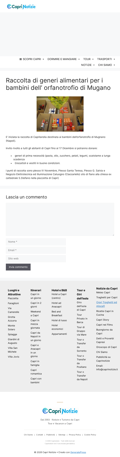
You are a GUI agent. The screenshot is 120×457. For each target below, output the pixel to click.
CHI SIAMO (105, 64)
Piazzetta (13, 298)
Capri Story (102, 319)
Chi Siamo (102, 352)
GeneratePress (78, 452)
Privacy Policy (75, 435)
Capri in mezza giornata (35, 324)
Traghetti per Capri (106, 297)
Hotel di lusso (59, 320)
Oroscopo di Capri (106, 347)
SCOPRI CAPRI (32, 59)
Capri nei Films (104, 324)
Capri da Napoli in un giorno (36, 336)
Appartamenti (59, 333)
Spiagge (12, 334)
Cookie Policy (90, 435)
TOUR (87, 59)
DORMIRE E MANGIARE (62, 59)
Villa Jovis (13, 356)
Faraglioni (13, 303)
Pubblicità (50, 435)
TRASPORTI (104, 59)
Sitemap (62, 435)
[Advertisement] (60, 34)
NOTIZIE (86, 64)
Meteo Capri (103, 292)
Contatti (39, 435)
